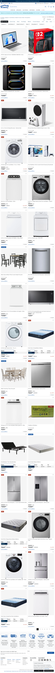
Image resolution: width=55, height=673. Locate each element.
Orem (2, 663)
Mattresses (32, 10)
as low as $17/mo (31, 626)
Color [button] (43, 21)
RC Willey (2, 17)
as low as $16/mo (4, 61)
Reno (8, 662)
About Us (24, 664)
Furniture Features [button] (36, 21)
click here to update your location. (47, 13)
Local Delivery (12, 17)
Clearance (7, 17)
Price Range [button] (23, 21)
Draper (2, 661)
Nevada (9, 659)
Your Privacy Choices (49, 670)
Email (29, 651)
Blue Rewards (25, 663)
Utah (2, 659)
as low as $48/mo (31, 585)
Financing (24, 661)
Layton (2, 662)
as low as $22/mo (31, 207)
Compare (25, 60)
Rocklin (17, 661)
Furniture (12, 10)
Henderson (9, 661)
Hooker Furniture (18, 17)
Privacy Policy (47, 668)
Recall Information (9, 671)
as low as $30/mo (4, 97)
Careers (24, 660)
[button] (7, 1)
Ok (38, 670)
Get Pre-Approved (40, 3)
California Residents (30, 671)
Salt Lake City (5, 3)
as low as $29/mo (31, 281)
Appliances (18, 10)
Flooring (38, 10)
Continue (51, 652)
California (18, 659)
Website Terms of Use (15, 671)
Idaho (13, 659)
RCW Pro (24, 659)
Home (5, 671)
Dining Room (27, 17)
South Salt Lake (3, 664)
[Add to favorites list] (26, 27)
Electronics (25, 10)
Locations (3, 658)
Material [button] (29, 21)
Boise (13, 661)
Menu (53, 3)
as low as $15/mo (31, 61)
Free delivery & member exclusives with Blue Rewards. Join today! (27, 1)
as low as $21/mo (31, 549)
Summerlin (9, 663)
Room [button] (51, 21)
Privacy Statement (24, 671)
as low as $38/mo (4, 508)
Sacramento (18, 662)
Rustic (23, 17)
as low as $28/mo (31, 508)
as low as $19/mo (31, 394)
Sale (43, 10)
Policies (20, 671)
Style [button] (47, 21)
